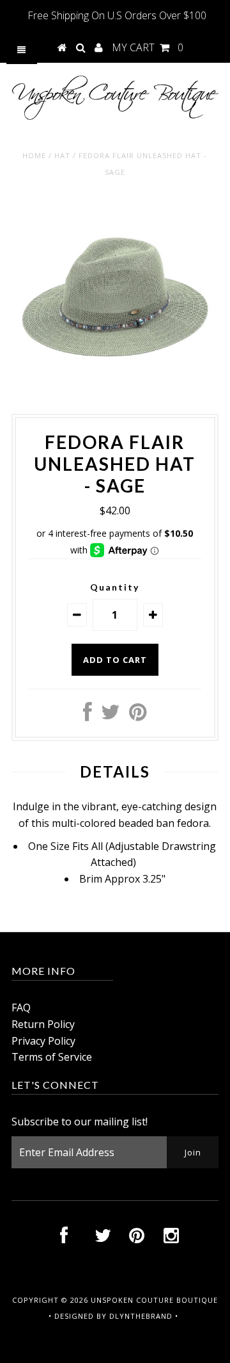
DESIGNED (74, 1316)
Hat (62, 155)
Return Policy (43, 1024)
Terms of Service (52, 1057)
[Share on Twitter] (110, 715)
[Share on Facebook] (87, 715)
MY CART (147, 47)
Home (34, 155)
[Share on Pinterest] (137, 715)
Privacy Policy (43, 1041)
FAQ (21, 1007)
